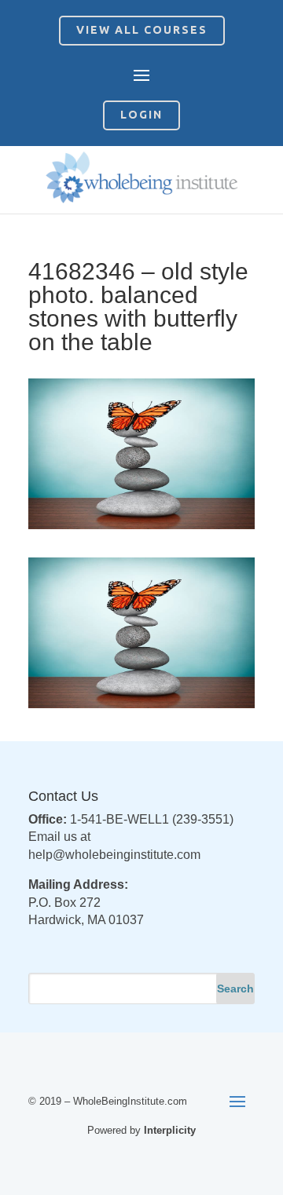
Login (141, 114)
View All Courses (142, 30)
